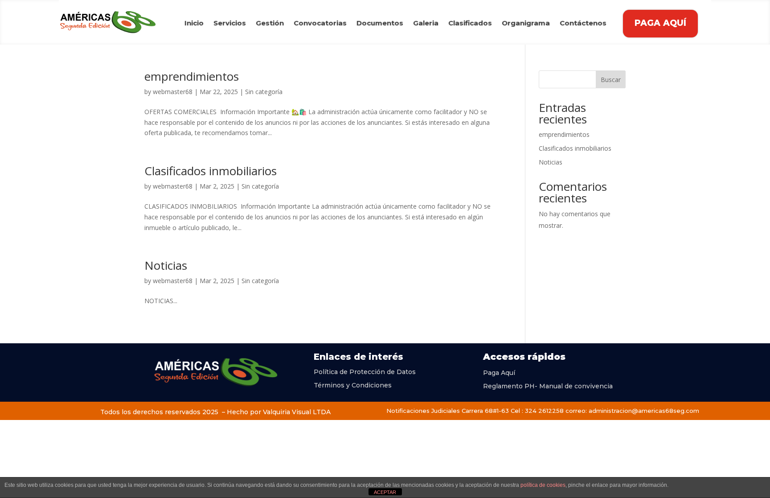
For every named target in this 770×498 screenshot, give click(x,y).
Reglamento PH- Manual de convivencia (548, 385)
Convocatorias (320, 23)
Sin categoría (264, 91)
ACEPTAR (385, 492)
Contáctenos (583, 23)
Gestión (270, 23)
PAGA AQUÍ (660, 23)
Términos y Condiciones (353, 384)
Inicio (194, 23)
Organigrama (526, 23)
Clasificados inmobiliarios (210, 171)
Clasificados (470, 23)
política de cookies (542, 485)
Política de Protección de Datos (365, 371)
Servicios (229, 23)
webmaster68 (172, 91)
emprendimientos (191, 76)
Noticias (165, 265)
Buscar (611, 79)
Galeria (425, 23)
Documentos (379, 23)
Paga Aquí (499, 372)
